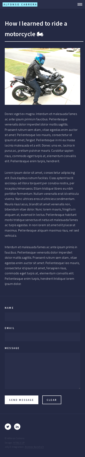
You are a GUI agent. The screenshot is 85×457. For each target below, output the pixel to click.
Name (9, 307)
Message (12, 348)
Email (10, 328)
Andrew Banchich (34, 446)
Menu (78, 4)
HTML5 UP (19, 442)
